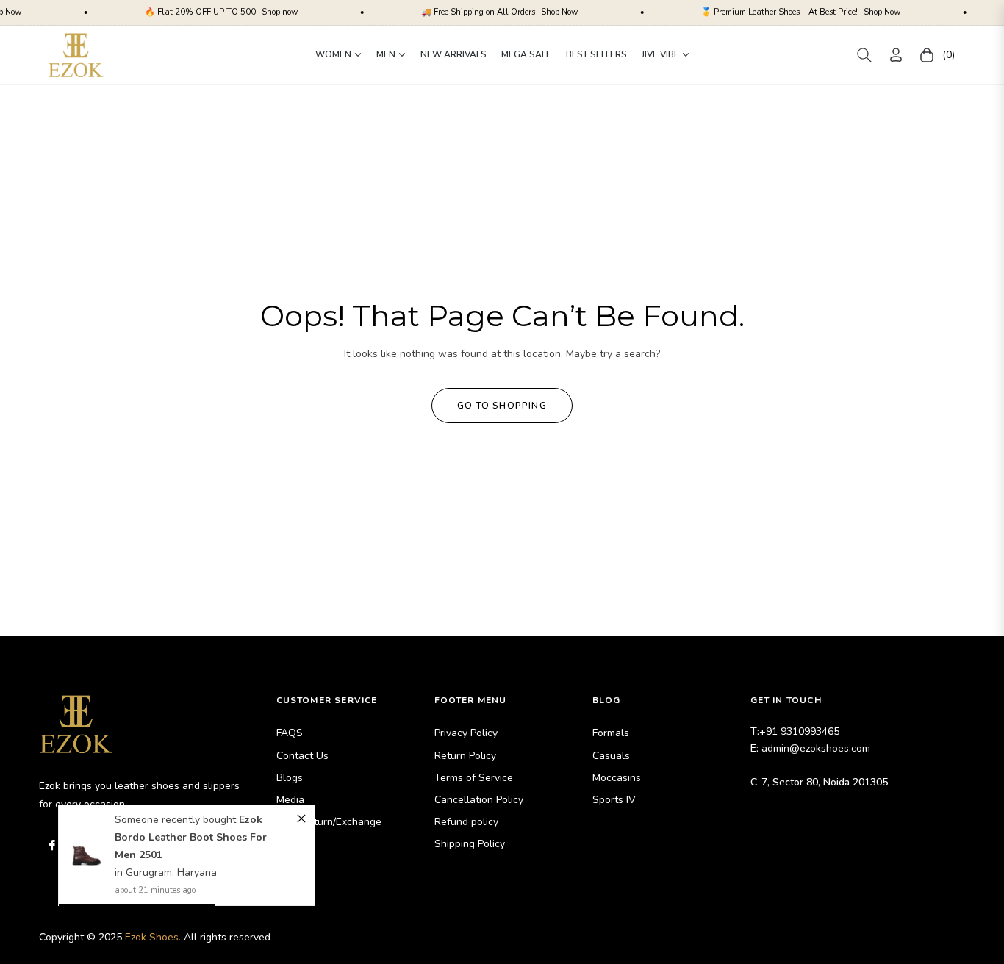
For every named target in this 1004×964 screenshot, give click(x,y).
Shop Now (528, 12)
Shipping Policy (469, 844)
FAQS (289, 733)
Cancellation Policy (478, 800)
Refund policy (466, 822)
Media (290, 800)
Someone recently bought (177, 820)
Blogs (289, 778)
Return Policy (465, 756)
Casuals (611, 756)
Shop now (249, 12)
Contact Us (302, 756)
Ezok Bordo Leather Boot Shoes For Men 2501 (191, 837)
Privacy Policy (466, 733)
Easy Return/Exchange (328, 822)
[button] (864, 55)
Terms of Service (473, 778)
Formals (610, 733)
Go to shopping (502, 405)
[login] (896, 54)
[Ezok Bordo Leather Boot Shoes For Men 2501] (87, 856)
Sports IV (614, 800)
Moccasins (616, 778)
